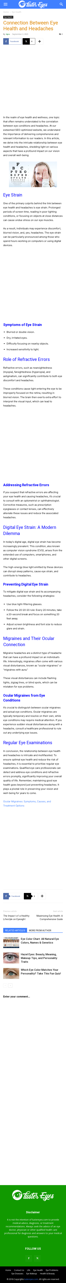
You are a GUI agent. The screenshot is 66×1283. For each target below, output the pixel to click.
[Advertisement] (33, 82)
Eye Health (16, 12)
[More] (39, 41)
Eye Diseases (17, 1273)
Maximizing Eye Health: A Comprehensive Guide (50, 917)
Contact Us (19, 1270)
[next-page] (10, 985)
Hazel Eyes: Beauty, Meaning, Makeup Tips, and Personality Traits (39, 958)
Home (6, 12)
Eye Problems (52, 1270)
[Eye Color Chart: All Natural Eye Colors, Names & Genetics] (11, 942)
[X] (37, 1258)
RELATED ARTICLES (15, 930)
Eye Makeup (31, 1273)
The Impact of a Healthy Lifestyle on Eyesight (16, 917)
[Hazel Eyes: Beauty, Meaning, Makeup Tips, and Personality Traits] (11, 958)
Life (28, 1270)
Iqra (8, 34)
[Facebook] (28, 1258)
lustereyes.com (31, 1279)
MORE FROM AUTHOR (40, 930)
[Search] (61, 4)
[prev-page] (5, 985)
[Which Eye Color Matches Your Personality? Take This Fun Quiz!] (11, 973)
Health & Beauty (47, 1273)
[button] (5, 4)
